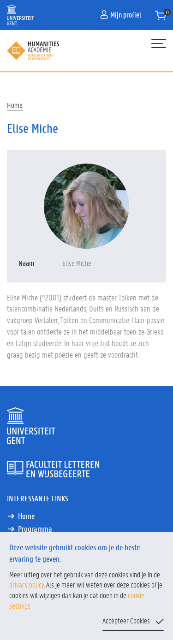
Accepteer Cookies (126, 620)
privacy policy (26, 584)
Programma (35, 528)
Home (15, 105)
